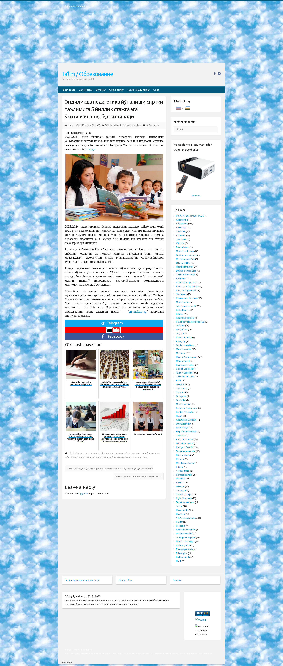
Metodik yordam (183, 349)
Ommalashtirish (183, 424)
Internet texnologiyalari (187, 298)
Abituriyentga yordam (131, 125)
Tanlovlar (180, 325)
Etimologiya (181, 553)
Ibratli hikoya (182, 428)
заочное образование (102, 453)
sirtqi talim (74, 453)
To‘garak (180, 333)
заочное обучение (125, 453)
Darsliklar (101, 89)
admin (71, 125)
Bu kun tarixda (183, 557)
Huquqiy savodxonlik (186, 431)
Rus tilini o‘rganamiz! (186, 290)
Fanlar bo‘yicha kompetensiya (190, 322)
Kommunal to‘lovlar (185, 318)
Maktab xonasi (183, 302)
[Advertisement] (141, 37)
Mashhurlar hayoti (184, 267)
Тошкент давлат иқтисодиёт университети (138, 476)
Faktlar (179, 522)
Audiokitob (181, 227)
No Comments (152, 125)
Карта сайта (125, 580)
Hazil (178, 561)
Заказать (196, 195)
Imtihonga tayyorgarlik (186, 408)
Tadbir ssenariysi (184, 494)
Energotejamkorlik (184, 549)
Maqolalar (180, 479)
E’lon (178, 380)
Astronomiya (182, 220)
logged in (83, 493)
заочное (85, 453)
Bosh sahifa (69, 89)
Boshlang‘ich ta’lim (185, 365)
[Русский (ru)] (178, 107)
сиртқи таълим (103, 457)
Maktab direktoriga (185, 251)
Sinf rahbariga (182, 310)
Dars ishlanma (183, 455)
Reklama (180, 459)
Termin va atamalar (185, 502)
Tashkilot (180, 392)
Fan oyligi (180, 341)
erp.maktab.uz (137, 311)
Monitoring (181, 353)
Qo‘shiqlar (181, 400)
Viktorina (180, 243)
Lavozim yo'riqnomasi (186, 255)
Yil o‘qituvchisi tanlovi (186, 518)
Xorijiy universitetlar (185, 274)
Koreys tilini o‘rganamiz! (187, 286)
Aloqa (156, 89)
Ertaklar (179, 467)
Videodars (181, 235)
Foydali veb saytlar (185, 412)
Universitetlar (85, 89)
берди (91, 149)
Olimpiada (181, 384)
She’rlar (179, 482)
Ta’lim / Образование (87, 73)
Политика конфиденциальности (82, 580)
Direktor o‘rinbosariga (186, 271)
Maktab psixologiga (185, 541)
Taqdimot (180, 435)
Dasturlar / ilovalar (184, 443)
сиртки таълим (86, 457)
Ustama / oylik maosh (186, 357)
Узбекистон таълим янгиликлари (129, 457)
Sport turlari (181, 239)
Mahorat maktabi (184, 533)
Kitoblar (179, 314)
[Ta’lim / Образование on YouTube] (219, 73)
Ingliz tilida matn (184, 498)
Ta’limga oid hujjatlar (185, 537)
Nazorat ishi (181, 329)
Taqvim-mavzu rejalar (138, 89)
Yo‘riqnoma (181, 294)
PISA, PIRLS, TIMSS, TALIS (190, 216)
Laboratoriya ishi (184, 337)
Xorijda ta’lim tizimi (185, 377)
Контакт (177, 580)
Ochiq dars (181, 396)
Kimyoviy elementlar (185, 530)
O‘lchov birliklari (183, 263)
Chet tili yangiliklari (185, 369)
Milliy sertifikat (183, 361)
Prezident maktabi (184, 439)
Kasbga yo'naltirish (185, 447)
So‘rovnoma (181, 388)
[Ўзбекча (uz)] (187, 107)
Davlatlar (180, 486)
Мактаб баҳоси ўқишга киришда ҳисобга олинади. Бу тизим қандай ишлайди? (109, 468)
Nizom (179, 416)
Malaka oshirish (183, 404)
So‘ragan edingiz (184, 475)
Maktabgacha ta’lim (185, 259)
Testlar (179, 506)
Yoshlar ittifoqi (182, 471)
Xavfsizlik (180, 231)
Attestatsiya (182, 223)
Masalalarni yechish (185, 463)
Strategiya (181, 490)
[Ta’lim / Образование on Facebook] (214, 73)
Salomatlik (181, 278)
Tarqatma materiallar (185, 451)
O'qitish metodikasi (185, 345)
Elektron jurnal (183, 545)
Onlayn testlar (116, 89)
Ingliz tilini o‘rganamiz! (186, 282)
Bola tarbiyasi (182, 247)
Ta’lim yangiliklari (113, 125)
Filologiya (180, 526)
